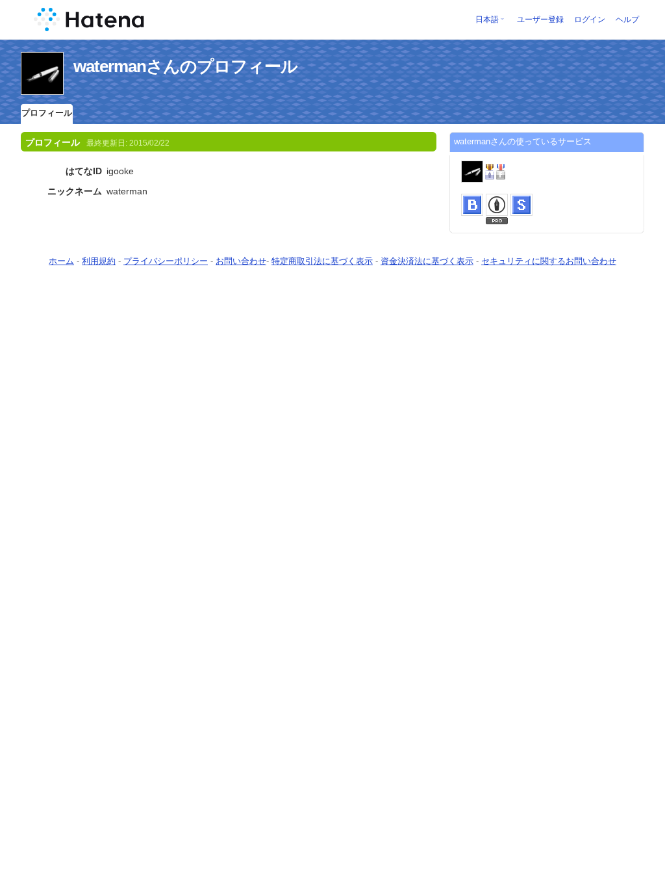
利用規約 (99, 261)
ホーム (61, 261)
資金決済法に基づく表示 (427, 261)
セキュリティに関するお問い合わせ (548, 261)
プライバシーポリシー (165, 261)
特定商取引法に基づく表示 (322, 261)
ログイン (589, 19)
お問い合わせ (241, 261)
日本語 (487, 19)
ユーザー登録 (540, 19)
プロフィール (46, 113)
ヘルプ (627, 19)
